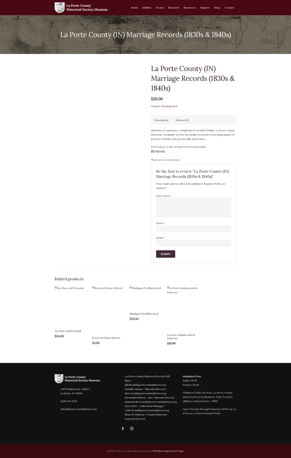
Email (160, 237)
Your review (164, 195)
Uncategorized (169, 106)
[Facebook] (123, 428)
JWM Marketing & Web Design (168, 451)
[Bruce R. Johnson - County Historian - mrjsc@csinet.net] (122, 416)
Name (160, 223)
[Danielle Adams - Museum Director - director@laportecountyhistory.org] (122, 391)
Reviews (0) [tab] (182, 120)
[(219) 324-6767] (58, 401)
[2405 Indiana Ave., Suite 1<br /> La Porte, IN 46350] (58, 391)
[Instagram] (132, 428)
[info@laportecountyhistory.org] (58, 409)
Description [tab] (161, 120)
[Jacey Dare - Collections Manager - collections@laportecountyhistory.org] (122, 408)
